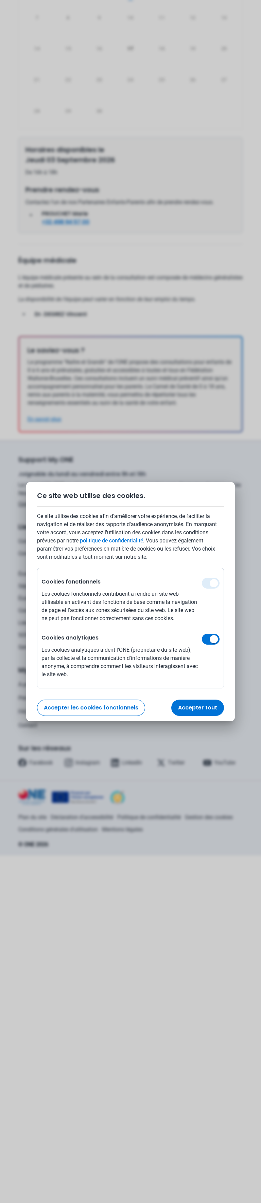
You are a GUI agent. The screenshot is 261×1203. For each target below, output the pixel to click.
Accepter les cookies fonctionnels (91, 707)
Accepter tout (197, 707)
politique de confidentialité (111, 540)
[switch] (211, 639)
